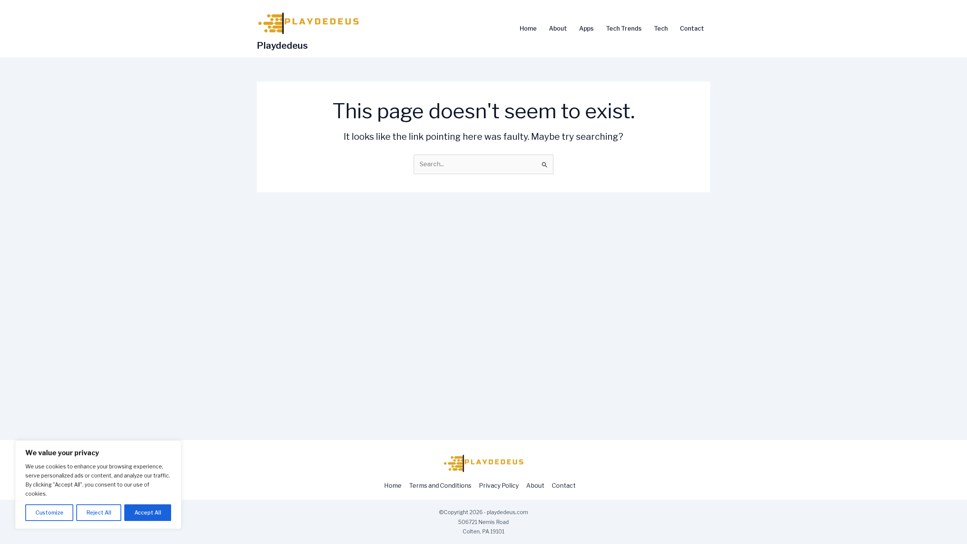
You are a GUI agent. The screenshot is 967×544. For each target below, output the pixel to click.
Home (528, 29)
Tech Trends (624, 29)
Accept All (147, 512)
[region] (98, 484)
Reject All (99, 512)
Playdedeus (282, 45)
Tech (661, 29)
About (558, 29)
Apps (586, 29)
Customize (49, 512)
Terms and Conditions (440, 485)
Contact (692, 29)
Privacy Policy (499, 485)
